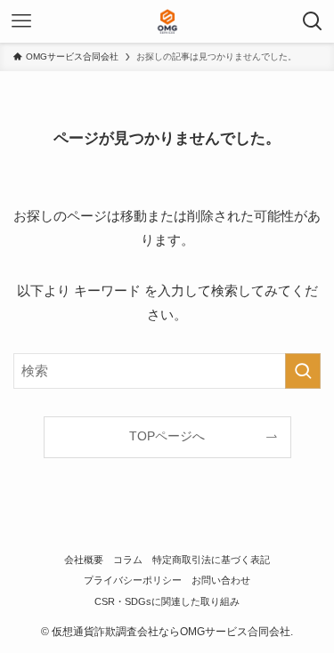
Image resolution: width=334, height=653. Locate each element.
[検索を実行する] (303, 371)
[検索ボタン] (312, 21)
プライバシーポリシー (133, 580)
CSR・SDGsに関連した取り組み (167, 601)
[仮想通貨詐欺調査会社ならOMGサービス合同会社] (167, 21)
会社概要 (83, 559)
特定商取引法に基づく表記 (211, 559)
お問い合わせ (220, 580)
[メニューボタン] (21, 21)
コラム (128, 559)
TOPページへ (167, 436)
